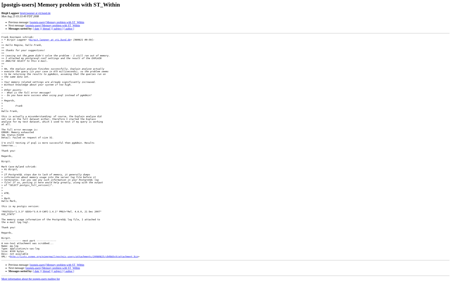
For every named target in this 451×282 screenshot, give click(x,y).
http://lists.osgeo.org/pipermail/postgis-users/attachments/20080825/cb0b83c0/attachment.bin (74, 256)
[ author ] (69, 28)
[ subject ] (57, 28)
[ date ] (37, 28)
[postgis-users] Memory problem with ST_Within (57, 22)
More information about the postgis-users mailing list (30, 278)
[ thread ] (46, 28)
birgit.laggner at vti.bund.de (35, 13)
